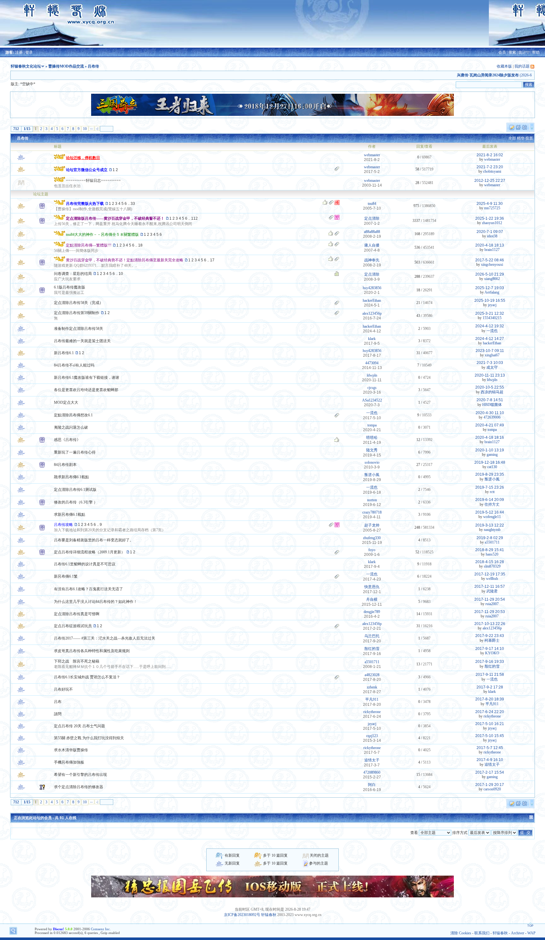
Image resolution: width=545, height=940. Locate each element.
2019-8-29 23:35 (489, 474)
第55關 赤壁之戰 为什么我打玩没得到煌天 (89, 738)
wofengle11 (492, 517)
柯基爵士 (492, 640)
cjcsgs (372, 387)
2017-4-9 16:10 (490, 760)
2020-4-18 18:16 (489, 437)
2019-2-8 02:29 (490, 538)
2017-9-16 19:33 (489, 661)
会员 (502, 52)
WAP (531, 933)
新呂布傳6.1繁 (66, 576)
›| (97, 128)
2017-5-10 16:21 (489, 724)
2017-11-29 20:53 (489, 612)
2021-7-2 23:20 (490, 167)
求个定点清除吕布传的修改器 (78, 787)
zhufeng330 (372, 538)
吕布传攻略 (63, 524)
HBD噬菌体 (492, 404)
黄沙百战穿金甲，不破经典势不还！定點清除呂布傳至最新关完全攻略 (124, 260)
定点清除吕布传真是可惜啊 (76, 614)
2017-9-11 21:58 (490, 674)
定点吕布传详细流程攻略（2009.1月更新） (89, 552)
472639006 (492, 417)
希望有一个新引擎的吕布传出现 (80, 774)
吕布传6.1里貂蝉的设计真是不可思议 (84, 564)
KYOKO (492, 653)
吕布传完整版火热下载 (85, 203)
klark (372, 338)
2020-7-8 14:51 (490, 400)
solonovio (372, 462)
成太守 (492, 367)
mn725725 (492, 208)
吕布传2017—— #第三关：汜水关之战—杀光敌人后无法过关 (104, 638)
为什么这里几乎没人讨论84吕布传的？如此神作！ (95, 601)
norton (372, 500)
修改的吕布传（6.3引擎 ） (75, 502)
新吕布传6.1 (64, 353)
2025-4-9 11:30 (490, 203)
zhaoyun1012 (492, 223)
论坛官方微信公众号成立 (87, 170)
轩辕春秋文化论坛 (26, 66)
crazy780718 (372, 512)
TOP (530, 925)
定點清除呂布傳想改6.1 (73, 415)
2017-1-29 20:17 (489, 784)
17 (212, 260)
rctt (492, 492)
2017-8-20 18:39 (489, 699)
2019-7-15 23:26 (489, 487)
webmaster (372, 155)
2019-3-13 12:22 (489, 525)
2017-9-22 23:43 (489, 636)
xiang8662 (492, 279)
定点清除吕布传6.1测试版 (75, 489)
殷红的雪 (371, 648)
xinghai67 (492, 355)
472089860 (371, 772)
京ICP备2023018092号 (242, 915)
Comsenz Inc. (101, 929)
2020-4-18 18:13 (489, 245)
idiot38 (492, 236)
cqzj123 (372, 736)
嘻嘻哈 (372, 437)
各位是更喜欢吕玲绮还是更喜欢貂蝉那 (86, 390)
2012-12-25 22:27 (489, 180)
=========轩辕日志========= (93, 180)
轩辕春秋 (268, 915)
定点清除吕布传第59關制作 (76, 313)
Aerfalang (491, 292)
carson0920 (492, 789)
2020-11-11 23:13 (490, 375)
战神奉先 (371, 260)
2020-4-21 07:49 (489, 425)
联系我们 (481, 933)
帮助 (536, 52)
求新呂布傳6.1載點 (69, 514)
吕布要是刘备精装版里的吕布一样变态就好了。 (93, 540)
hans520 (492, 554)
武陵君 (492, 591)
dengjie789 (372, 612)
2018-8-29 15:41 (489, 550)
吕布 (58, 701)
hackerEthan (372, 300)
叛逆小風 (371, 475)
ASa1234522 (372, 400)
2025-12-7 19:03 (489, 288)
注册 (19, 52)
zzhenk (372, 687)
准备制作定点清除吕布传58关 (78, 328)
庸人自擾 (371, 245)
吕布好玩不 (63, 689)
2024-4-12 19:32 (489, 326)
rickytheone (372, 712)
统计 (522, 52)
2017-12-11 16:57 (489, 586)
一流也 (492, 331)
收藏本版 (504, 66)
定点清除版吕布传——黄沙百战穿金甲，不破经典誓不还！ (115, 218)
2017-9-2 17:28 (490, 687)
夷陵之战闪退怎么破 (71, 427)
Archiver (517, 933)
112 (194, 218)
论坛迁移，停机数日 (83, 158)
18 (140, 245)
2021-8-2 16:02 (490, 155)
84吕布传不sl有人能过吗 (74, 365)
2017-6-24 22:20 (489, 712)
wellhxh (492, 578)
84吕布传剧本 (65, 464)
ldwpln (372, 375)
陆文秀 (372, 450)
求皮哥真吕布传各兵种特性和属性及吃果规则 (92, 651)
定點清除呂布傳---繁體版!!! (88, 245)
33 (133, 203)
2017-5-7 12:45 (490, 748)
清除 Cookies (460, 933)
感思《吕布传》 (67, 439)
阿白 (372, 784)
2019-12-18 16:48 (489, 462)
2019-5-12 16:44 (489, 512)
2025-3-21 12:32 (489, 313)
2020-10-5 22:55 (489, 387)
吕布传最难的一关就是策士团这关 (82, 341)
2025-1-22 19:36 (489, 218)
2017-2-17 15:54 (489, 772)
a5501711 (492, 542)
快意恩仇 (371, 587)
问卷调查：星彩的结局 (73, 273)
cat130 (492, 467)
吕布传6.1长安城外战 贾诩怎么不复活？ (87, 677)
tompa (372, 425)
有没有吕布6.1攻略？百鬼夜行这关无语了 (88, 589)
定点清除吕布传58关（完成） (78, 302)
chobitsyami (492, 171)
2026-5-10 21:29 (489, 274)
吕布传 (22, 138)
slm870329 (492, 566)
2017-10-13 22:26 (489, 624)
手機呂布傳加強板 (69, 762)
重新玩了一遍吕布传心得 (75, 452)
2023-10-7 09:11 (490, 350)
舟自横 (372, 599)
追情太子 (371, 760)
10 (85, 129)
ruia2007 (492, 604)
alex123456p (372, 313)
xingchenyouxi (492, 264)
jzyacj (492, 305)
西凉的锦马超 (492, 392)
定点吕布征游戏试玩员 (73, 626)
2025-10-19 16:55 (489, 300)
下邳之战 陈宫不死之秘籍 (76, 661)
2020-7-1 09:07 (490, 231)
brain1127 (492, 249)
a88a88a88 (372, 231)
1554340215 (492, 318)
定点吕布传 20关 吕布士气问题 (79, 726)
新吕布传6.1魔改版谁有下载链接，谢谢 (86, 377)
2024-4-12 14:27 (489, 338)
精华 (520, 138)
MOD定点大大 (66, 402)
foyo (371, 550)
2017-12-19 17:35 (489, 574)
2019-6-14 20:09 (489, 499)
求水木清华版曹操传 (71, 750)
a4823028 (372, 675)
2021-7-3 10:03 (490, 362)
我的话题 (522, 66)
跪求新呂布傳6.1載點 (71, 477)
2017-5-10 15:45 (489, 736)
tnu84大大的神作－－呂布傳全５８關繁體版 (102, 234)
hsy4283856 (372, 288)
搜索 (512, 52)
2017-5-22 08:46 (489, 260)
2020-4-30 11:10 (490, 413)
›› (91, 128)
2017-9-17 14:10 (489, 648)
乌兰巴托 (371, 636)
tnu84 (372, 203)
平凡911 (371, 699)
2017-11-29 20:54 (489, 599)
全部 (512, 138)
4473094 (371, 363)
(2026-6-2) (486, 75)
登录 (29, 52)
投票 (529, 138)
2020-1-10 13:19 (489, 450)
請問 (58, 714)
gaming (492, 454)
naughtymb (492, 529)
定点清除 (371, 218)
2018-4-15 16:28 (489, 562)
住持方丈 (492, 504)
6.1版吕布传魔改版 (69, 287)
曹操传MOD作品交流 (66, 66)
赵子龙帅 (371, 525)
